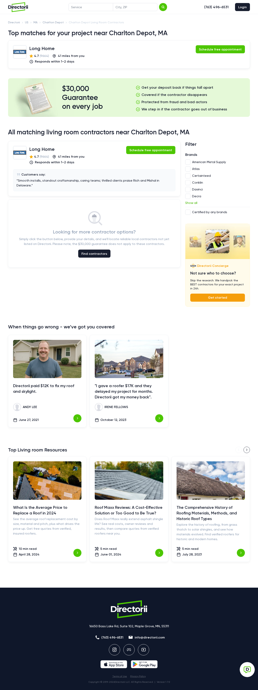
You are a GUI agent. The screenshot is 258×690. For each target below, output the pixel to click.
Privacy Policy (138, 676)
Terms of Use (119, 676)
